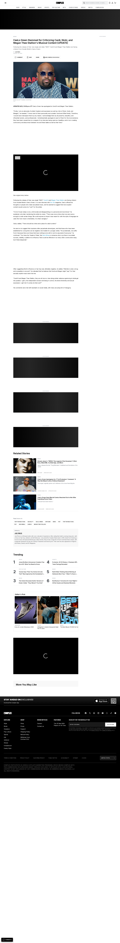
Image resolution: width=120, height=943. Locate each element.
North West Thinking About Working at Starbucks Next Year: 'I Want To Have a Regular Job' (64, 573)
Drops (22, 726)
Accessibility (65, 758)
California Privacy (39, 758)
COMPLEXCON (100, 7)
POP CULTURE (56, 7)
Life (5, 737)
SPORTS (46, 7)
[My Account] (112, 3)
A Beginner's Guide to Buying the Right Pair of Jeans (47, 627)
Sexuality (30, 521)
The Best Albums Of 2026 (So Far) (69, 627)
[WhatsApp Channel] (94, 713)
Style (39, 625)
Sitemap (75, 758)
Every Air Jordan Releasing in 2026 (24, 627)
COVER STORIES (73, 7)
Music (15, 36)
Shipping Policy (25, 732)
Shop (22, 723)
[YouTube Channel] (102, 713)
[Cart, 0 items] (115, 3)
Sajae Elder (40, 509)
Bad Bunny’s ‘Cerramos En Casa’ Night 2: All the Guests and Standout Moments (64, 582)
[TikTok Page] (111, 713)
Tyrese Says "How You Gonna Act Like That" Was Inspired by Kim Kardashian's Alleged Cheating (31, 573)
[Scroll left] (14, 610)
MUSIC (40, 7)
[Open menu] (5, 2)
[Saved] (110, 3)
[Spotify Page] (115, 713)
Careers (39, 723)
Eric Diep (39, 472)
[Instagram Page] (98, 713)
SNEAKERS (32, 7)
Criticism (47, 521)
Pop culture (7, 732)
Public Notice (53, 758)
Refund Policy (24, 734)
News (54, 521)
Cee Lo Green (39, 521)
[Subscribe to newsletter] (110, 725)
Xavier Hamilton (42, 491)
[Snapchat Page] (107, 713)
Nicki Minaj (46, 235)
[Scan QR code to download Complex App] (113, 701)
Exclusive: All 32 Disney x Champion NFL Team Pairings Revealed (64, 563)
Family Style (7, 748)
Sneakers (17, 625)
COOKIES (84, 758)
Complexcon (8, 745)
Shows (6, 743)
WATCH (90, 7)
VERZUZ (83, 7)
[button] (108, 758)
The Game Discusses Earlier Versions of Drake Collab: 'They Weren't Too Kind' (31, 582)
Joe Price (18, 533)
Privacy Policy (95, 730)
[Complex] (60, 3)
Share (37, 57)
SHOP (17, 7)
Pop (59, 521)
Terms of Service (106, 730)
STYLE (24, 7)
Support (23, 729)
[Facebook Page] (85, 713)
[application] (45, 173)
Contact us (40, 726)
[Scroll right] (77, 610)
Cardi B (46, 200)
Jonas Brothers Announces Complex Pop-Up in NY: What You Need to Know (32, 563)
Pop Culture (22, 569)
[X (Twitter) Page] (90, 713)
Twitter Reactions (19, 521)
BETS (64, 7)
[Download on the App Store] (101, 701)
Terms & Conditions (10, 758)
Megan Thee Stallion (57, 200)
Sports (54, 559)
